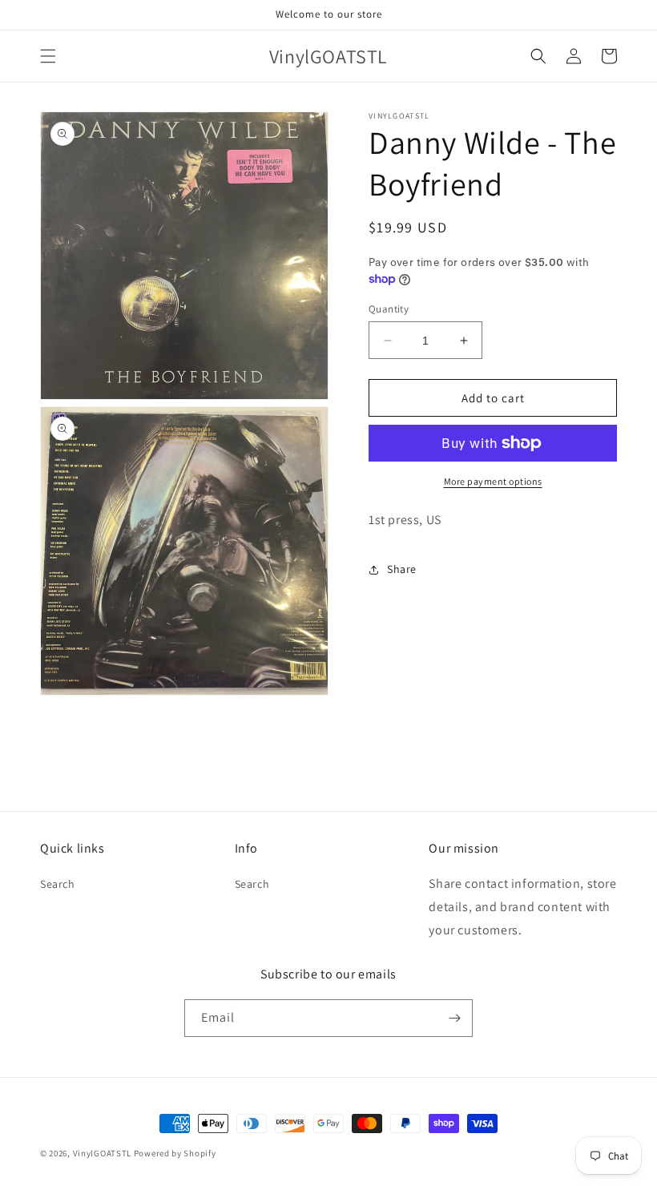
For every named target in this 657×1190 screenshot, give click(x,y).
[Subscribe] (454, 1018)
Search (57, 884)
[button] (48, 56)
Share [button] (402, 569)
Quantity (389, 309)
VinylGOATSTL (102, 1153)
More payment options (493, 481)
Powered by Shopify (175, 1153)
